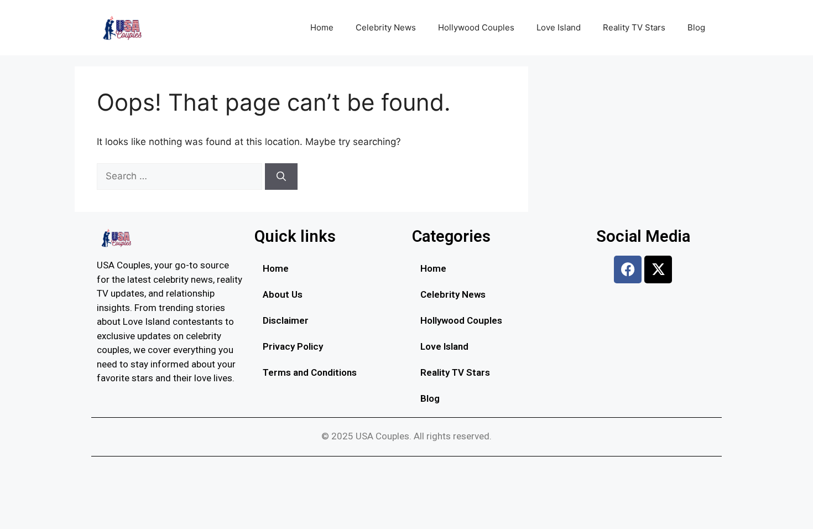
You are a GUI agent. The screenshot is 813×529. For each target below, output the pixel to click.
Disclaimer (286, 320)
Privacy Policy (293, 346)
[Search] (281, 176)
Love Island (558, 27)
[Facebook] (628, 269)
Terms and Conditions (310, 372)
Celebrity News (386, 27)
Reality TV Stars (634, 27)
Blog (696, 27)
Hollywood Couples (476, 27)
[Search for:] (181, 175)
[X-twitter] (658, 269)
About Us (283, 294)
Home (321, 27)
